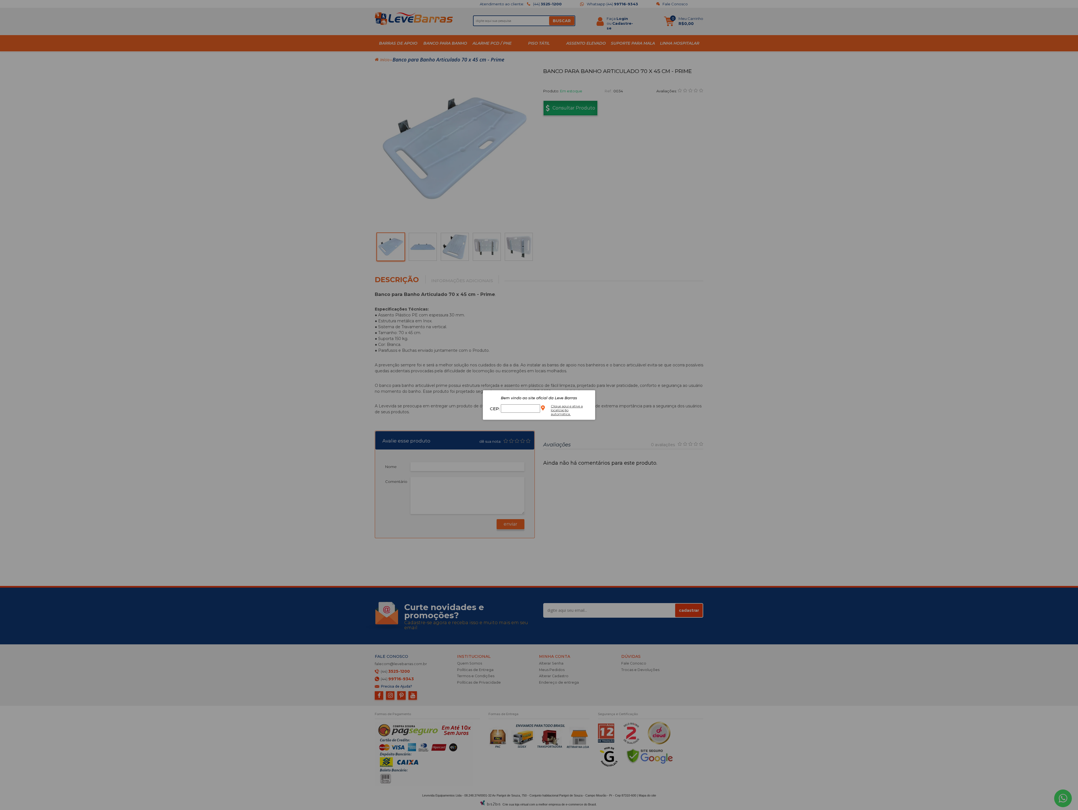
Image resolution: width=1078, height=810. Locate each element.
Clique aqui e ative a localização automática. (567, 410)
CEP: (495, 408)
